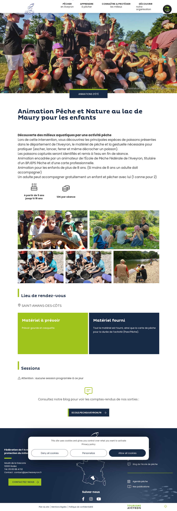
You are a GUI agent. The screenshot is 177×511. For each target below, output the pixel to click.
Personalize (88, 453)
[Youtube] (99, 499)
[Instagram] (91, 499)
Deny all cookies (50, 453)
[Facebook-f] (83, 499)
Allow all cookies (127, 453)
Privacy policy (88, 444)
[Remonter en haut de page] (163, 506)
